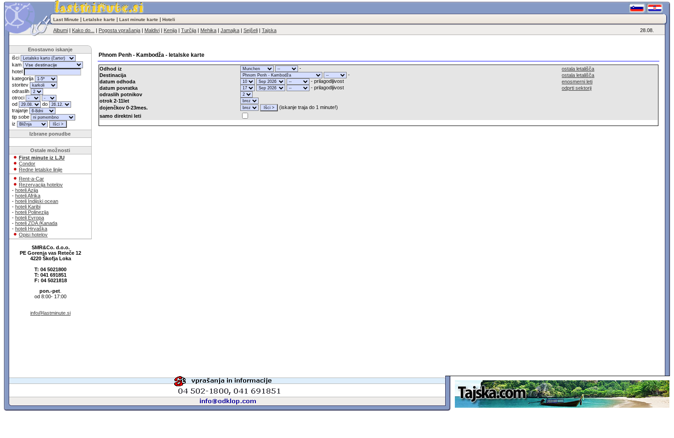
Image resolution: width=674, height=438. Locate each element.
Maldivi (152, 30)
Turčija (188, 30)
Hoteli (168, 19)
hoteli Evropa (29, 217)
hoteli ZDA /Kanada (36, 223)
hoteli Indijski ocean (36, 201)
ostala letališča (578, 68)
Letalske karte (99, 19)
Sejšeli (250, 30)
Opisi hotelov (33, 234)
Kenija (170, 30)
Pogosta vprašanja (119, 30)
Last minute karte (138, 19)
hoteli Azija (26, 190)
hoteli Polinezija (32, 212)
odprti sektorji (576, 88)
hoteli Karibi (27, 206)
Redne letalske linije (40, 169)
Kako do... (83, 30)
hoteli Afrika (27, 195)
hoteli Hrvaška (31, 228)
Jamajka (230, 30)
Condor (27, 163)
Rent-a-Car (31, 178)
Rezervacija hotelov (41, 184)
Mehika (208, 30)
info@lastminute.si (50, 313)
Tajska (269, 30)
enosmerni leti (577, 81)
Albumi (60, 30)
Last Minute (66, 19)
